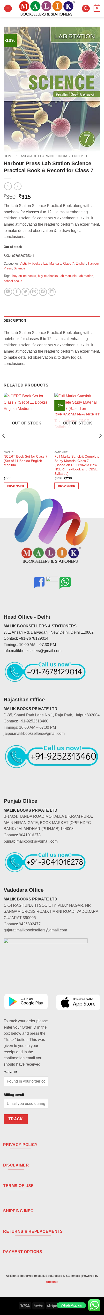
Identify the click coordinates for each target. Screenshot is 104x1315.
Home (9, 156)
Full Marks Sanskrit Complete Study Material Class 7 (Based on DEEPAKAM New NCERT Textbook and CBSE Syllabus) (76, 465)
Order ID (10, 1072)
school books (13, 281)
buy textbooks (48, 276)
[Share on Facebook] (17, 292)
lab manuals (68, 276)
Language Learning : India (43, 156)
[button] (8, 9)
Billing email (14, 1095)
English (79, 156)
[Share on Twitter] (26, 292)
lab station (86, 276)
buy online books (24, 276)
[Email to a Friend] (34, 292)
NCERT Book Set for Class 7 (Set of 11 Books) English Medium (25, 461)
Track (15, 1119)
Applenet (52, 1282)
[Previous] (4, 445)
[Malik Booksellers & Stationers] (47, 8)
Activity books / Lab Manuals (40, 263)
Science (19, 268)
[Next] (100, 445)
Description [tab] (15, 320)
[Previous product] (17, 186)
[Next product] (8, 186)
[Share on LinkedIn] (52, 292)
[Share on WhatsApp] (8, 292)
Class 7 (68, 263)
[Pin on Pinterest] (43, 292)
